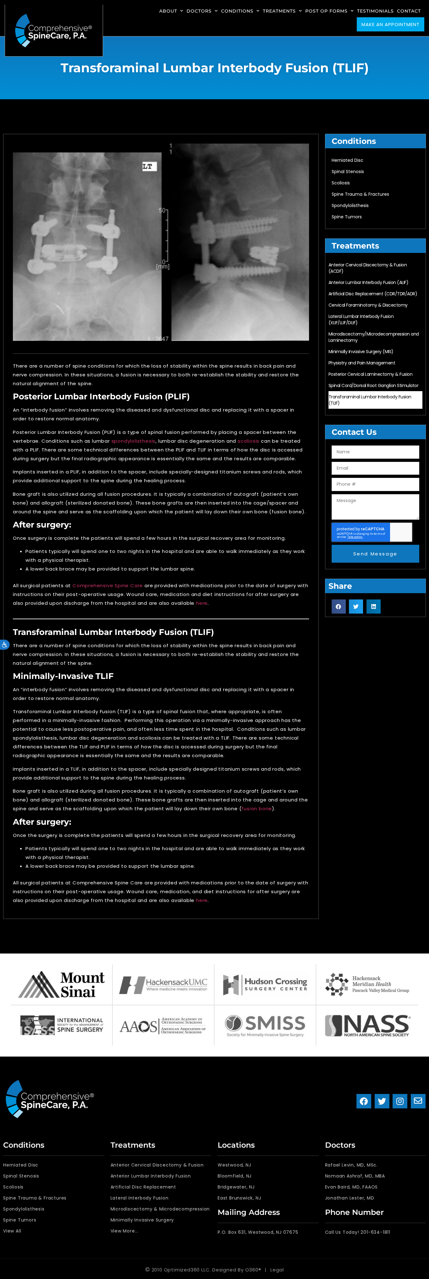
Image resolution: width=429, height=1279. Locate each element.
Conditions (237, 11)
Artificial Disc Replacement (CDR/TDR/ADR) (373, 294)
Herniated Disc (347, 160)
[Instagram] (400, 1101)
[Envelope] (418, 1101)
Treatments (279, 11)
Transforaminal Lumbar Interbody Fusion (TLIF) (370, 400)
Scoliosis (341, 183)
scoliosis (249, 441)
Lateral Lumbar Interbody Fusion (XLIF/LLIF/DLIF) (361, 319)
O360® (253, 1269)
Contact (409, 11)
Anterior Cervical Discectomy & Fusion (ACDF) (368, 268)
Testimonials (375, 11)
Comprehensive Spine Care (108, 585)
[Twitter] (382, 1101)
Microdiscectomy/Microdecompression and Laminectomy (374, 337)
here (202, 603)
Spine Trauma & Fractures (360, 194)
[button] (339, 606)
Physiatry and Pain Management (362, 363)
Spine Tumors (347, 217)
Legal (277, 1269)
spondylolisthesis (133, 441)
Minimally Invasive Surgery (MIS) (361, 351)
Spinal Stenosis (348, 171)
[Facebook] (363, 1101)
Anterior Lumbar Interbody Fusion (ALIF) (369, 282)
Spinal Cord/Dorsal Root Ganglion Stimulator (374, 385)
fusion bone (257, 808)
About (168, 11)
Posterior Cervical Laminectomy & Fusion (371, 374)
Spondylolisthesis (350, 205)
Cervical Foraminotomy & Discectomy (368, 305)
